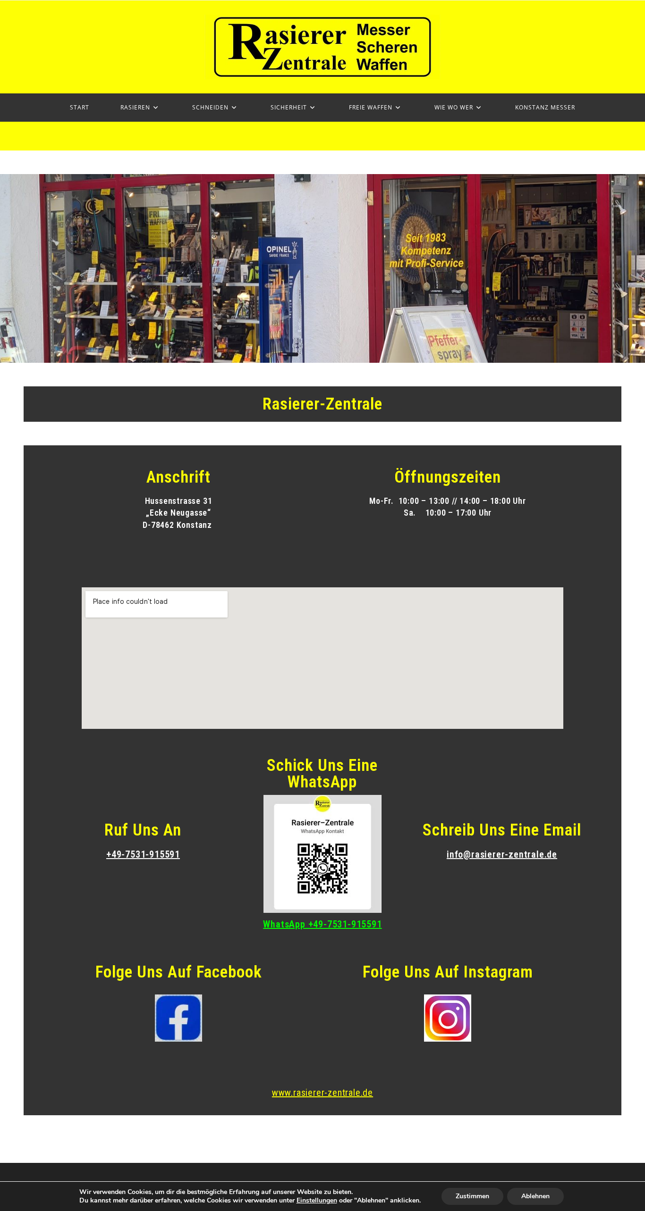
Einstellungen (317, 1200)
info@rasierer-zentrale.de (502, 854)
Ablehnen (535, 1196)
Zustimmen (472, 1196)
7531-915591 (152, 854)
